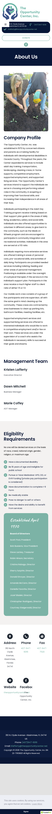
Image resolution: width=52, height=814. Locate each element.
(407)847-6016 (29, 742)
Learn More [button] (37, 804)
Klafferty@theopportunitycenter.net (29, 746)
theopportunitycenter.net (17, 692)
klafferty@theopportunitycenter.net (22, 29)
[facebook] (26, 45)
